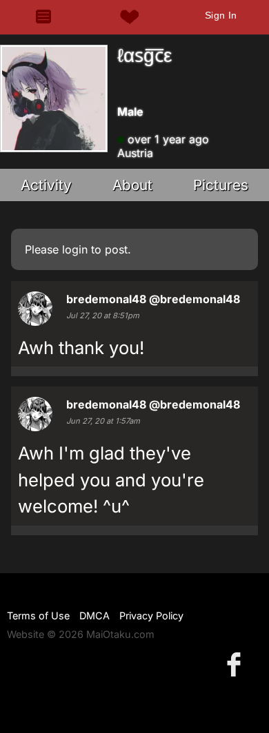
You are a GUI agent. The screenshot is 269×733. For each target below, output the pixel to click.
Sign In (221, 15)
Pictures (220, 185)
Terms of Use (38, 615)
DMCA (94, 615)
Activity (46, 185)
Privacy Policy (151, 615)
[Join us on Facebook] (236, 664)
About (132, 185)
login (75, 249)
